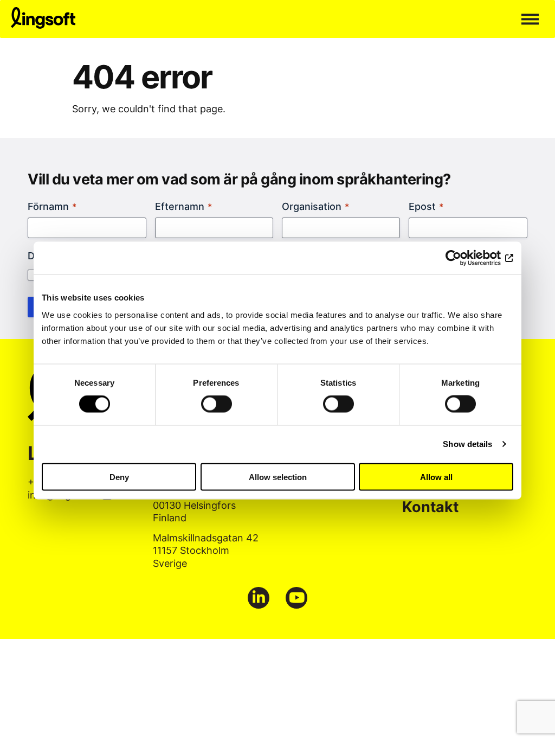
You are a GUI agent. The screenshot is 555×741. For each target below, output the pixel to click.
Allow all (436, 476)
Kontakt (430, 506)
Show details (467, 444)
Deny (119, 476)
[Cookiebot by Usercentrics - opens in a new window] (465, 258)
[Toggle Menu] (530, 19)
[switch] (216, 404)
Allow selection (278, 476)
